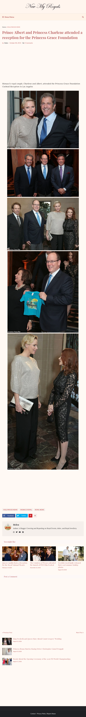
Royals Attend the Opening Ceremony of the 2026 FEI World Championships (42, 659)
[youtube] (20, 532)
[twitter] (16, 532)
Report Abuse (51, 714)
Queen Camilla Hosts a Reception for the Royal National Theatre (14, 564)
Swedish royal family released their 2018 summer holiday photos (69, 565)
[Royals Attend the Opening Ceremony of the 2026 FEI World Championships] (7, 661)
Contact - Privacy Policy (38, 714)
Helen (16, 524)
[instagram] (13, 532)
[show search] (83, 17)
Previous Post (7, 632)
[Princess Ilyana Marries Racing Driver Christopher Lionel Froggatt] (7, 651)
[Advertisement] (43, 63)
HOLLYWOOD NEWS (13, 27)
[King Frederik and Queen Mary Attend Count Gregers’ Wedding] (7, 641)
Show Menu (9, 17)
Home (4, 27)
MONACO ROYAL (26, 510)
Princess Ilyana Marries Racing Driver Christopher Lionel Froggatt (38, 649)
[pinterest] (23, 532)
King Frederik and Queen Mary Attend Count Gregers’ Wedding (37, 639)
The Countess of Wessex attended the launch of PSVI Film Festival (43, 564)
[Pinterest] (30, 515)
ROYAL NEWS (39, 510)
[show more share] (35, 515)
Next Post (79, 632)
